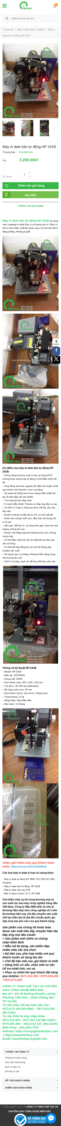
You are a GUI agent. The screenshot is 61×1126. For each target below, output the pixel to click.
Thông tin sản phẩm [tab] (30, 206)
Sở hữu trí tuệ (12, 1071)
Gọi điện (30, 195)
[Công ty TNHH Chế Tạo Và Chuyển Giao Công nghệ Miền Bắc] (23, 5)
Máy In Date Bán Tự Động (30, 29)
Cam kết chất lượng (15, 1062)
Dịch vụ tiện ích (13, 1066)
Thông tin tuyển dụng (16, 1057)
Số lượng (7, 176)
